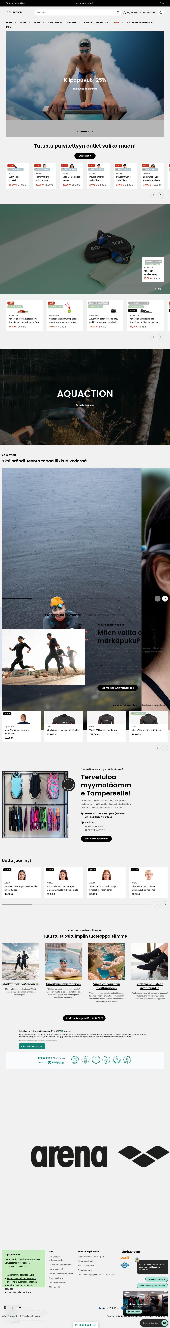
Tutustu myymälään (15, 3)
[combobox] (77, 12)
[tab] (63, 616)
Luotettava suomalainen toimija (22, 1282)
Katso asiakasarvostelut (32, 1046)
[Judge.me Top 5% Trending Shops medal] (127, 1060)
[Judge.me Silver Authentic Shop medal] (96, 1060)
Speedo (12, 173)
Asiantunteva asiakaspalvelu (20, 1275)
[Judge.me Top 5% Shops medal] (117, 1060)
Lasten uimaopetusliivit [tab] (155, 705)
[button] (84, 131)
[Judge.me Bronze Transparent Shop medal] (106, 1060)
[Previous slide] (77, 131)
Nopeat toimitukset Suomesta (21, 1278)
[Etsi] (117, 12)
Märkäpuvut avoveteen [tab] (125, 705)
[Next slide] (92, 131)
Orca (49, 727)
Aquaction (148, 270)
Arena (38, 173)
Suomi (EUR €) (109, 1308)
